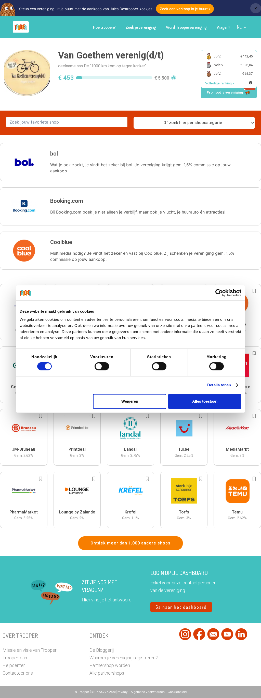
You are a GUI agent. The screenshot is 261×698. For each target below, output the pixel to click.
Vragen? (223, 27)
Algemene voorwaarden (148, 692)
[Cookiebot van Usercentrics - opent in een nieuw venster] (219, 293)
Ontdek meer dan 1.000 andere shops (130, 543)
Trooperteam (16, 657)
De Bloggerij (101, 650)
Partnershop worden (109, 665)
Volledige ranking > (219, 83)
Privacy (122, 692)
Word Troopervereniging (186, 27)
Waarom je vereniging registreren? (123, 657)
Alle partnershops (106, 673)
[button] (241, 27)
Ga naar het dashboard (181, 607)
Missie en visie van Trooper (30, 650)
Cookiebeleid (177, 692)
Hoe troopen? (104, 27)
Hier (86, 599)
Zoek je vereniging (141, 27)
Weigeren (129, 401)
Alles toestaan (204, 401)
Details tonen (219, 385)
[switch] (102, 366)
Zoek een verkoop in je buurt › (185, 9)
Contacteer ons (18, 673)
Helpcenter (14, 665)
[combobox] (66, 122)
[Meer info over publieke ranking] (251, 82)
